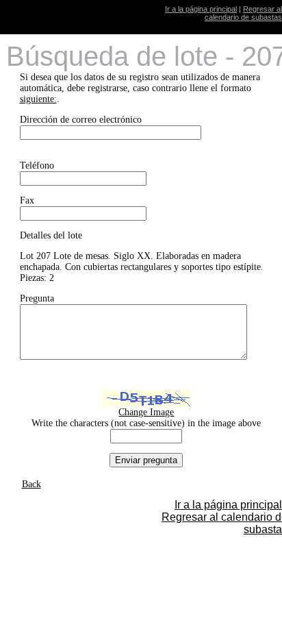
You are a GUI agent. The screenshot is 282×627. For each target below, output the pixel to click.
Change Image (146, 412)
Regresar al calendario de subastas (243, 13)
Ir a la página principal (201, 9)
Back (31, 484)
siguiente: (38, 99)
